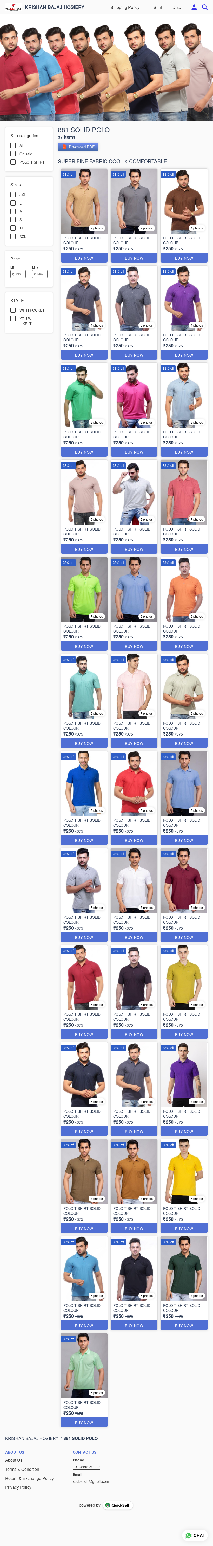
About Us (13, 1460)
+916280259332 (86, 1466)
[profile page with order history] (194, 7)
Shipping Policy (124, 7)
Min (13, 267)
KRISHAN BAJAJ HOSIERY (54, 7)
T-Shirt (156, 7)
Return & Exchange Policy (29, 1478)
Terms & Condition (22, 1469)
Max (35, 267)
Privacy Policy (18, 1487)
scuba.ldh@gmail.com (91, 1481)
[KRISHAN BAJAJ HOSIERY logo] (13, 7)
